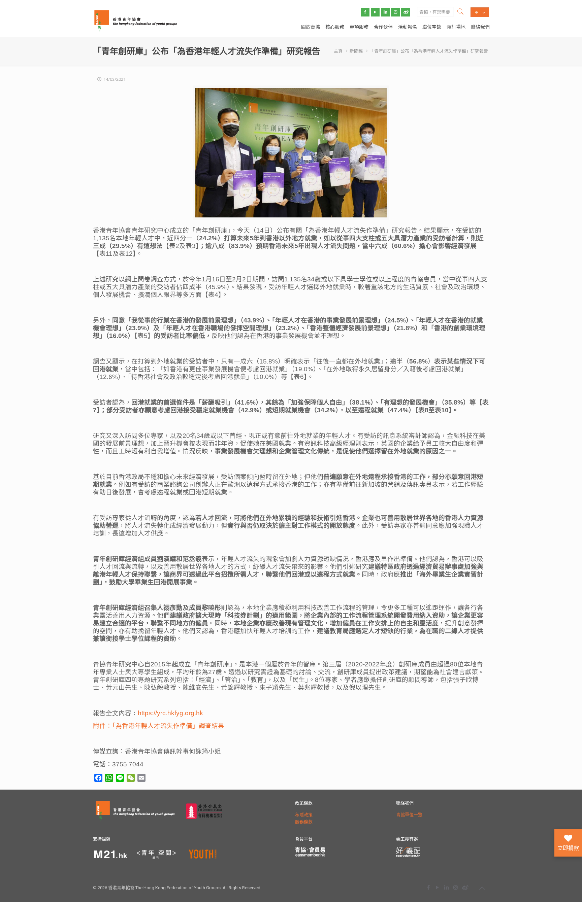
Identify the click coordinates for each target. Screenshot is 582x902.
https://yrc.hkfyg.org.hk (170, 713)
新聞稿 (356, 51)
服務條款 (304, 821)
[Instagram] (455, 887)
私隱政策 (304, 814)
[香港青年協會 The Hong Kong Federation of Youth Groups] (135, 20)
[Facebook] (428, 887)
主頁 (338, 51)
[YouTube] (437, 887)
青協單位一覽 (409, 814)
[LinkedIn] (446, 887)
